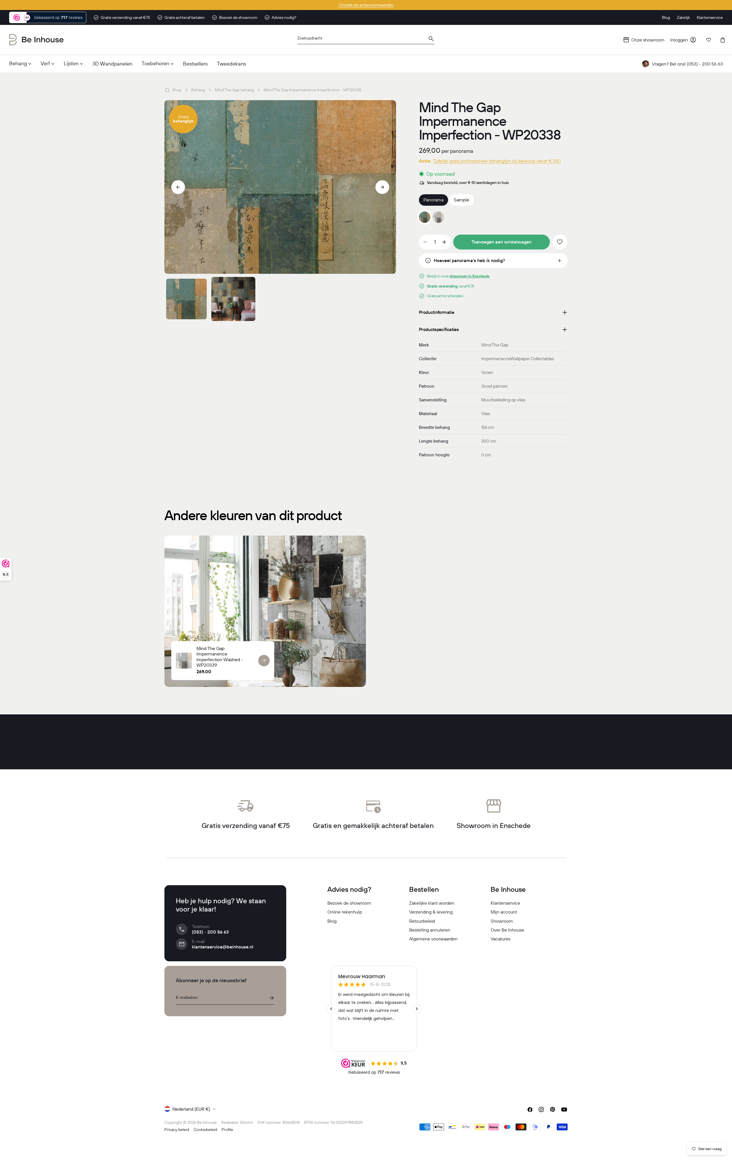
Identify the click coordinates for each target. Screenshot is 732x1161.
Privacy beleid (176, 1129)
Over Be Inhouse (507, 930)
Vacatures (500, 939)
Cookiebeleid (205, 1129)
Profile (227, 1129)
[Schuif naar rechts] (382, 187)
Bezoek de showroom (349, 903)
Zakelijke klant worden (431, 903)
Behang (198, 89)
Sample (461, 200)
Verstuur (271, 997)
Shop (177, 89)
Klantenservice (505, 903)
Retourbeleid (422, 921)
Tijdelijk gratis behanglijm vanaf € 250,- (366, 5)
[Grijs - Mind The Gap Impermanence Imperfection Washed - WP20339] (438, 217)
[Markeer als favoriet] (560, 242)
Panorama (433, 200)
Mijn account (504, 912)
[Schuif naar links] (178, 187)
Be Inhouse (207, 1122)
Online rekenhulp (344, 912)
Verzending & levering (431, 912)
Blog (332, 921)
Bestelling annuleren (429, 930)
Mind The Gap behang (234, 89)
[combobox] (366, 39)
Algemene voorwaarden (433, 939)
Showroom (502, 921)
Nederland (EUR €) (191, 1109)
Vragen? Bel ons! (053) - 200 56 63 (687, 64)
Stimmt (246, 1122)
